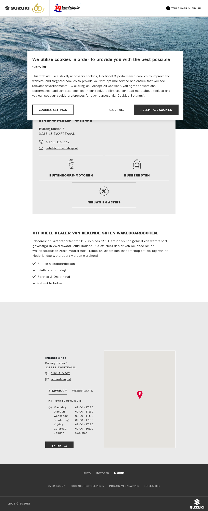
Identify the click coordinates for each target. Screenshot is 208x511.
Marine (119, 473)
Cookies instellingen (87, 486)
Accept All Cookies (156, 110)
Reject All (116, 110)
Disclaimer (152, 486)
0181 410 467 (58, 142)
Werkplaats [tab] (82, 391)
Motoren (102, 473)
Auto (87, 473)
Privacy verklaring (124, 486)
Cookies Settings (53, 110)
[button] (140, 395)
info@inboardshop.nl (62, 148)
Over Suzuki (57, 486)
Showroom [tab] (58, 391)
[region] (105, 85)
